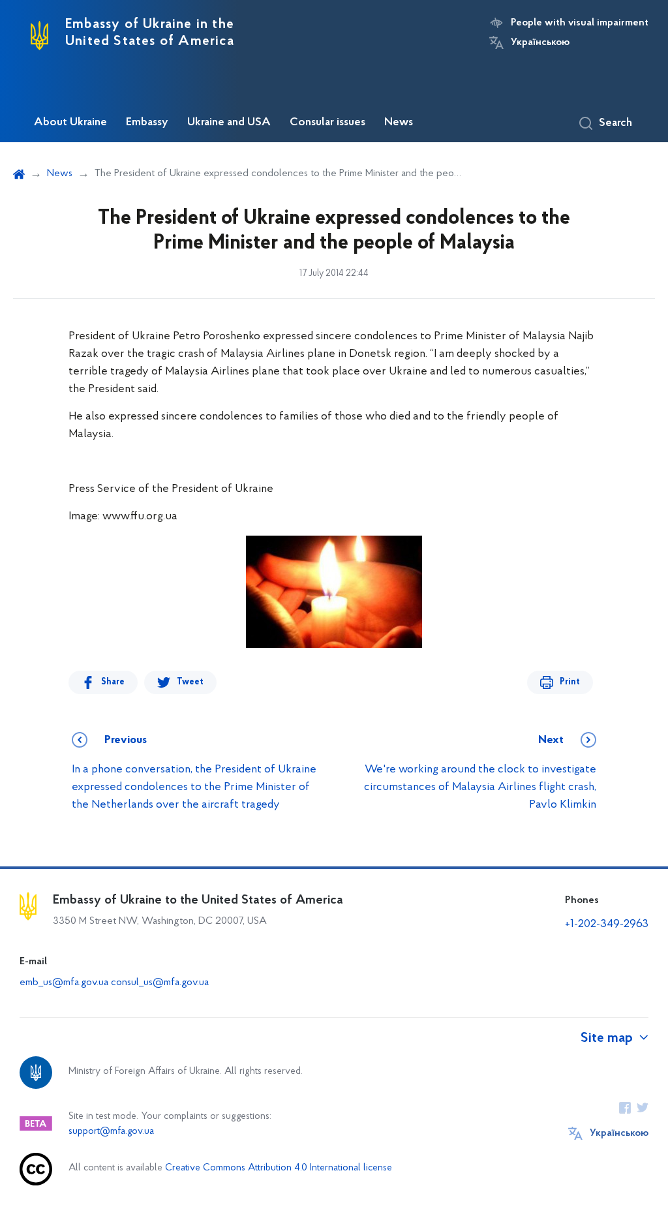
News (398, 123)
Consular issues (327, 123)
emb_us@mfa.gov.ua (64, 982)
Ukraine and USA (229, 123)
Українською (540, 42)
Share (113, 682)
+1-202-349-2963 (606, 924)
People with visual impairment (579, 23)
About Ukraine (70, 123)
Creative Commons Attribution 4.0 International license (278, 1168)
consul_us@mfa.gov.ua (160, 982)
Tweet (190, 682)
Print (570, 682)
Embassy (147, 123)
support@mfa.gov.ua (111, 1131)
